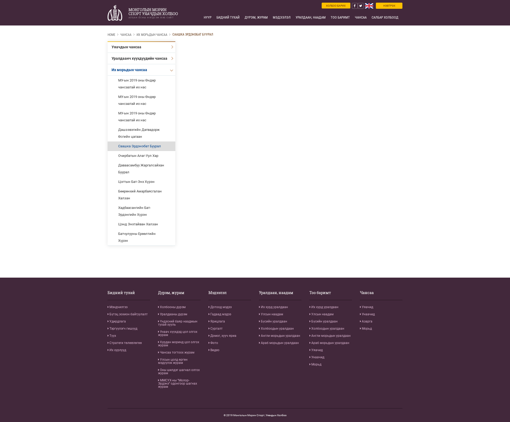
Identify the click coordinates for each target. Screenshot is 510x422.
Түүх (112, 335)
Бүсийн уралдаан (273, 321)
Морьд (316, 364)
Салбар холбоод (385, 17)
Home (111, 35)
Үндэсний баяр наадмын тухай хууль (177, 323)
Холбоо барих (336, 5)
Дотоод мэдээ (221, 307)
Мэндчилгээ (118, 307)
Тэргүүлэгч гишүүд (123, 328)
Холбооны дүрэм (172, 307)
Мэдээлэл (282, 17)
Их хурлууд (117, 350)
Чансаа (361, 17)
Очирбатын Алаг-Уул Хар (138, 156)
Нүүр (207, 17)
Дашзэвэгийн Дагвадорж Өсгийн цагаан (139, 133)
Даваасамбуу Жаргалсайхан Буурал (141, 168)
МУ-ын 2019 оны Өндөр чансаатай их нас (137, 83)
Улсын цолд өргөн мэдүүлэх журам (173, 361)
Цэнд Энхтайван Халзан (138, 224)
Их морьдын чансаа (152, 35)
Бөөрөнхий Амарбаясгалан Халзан (140, 194)
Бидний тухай (228, 17)
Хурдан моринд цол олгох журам (178, 344)
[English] (369, 5)
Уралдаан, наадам (311, 17)
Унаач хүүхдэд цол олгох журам (177, 333)
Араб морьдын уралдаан (279, 343)
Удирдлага (117, 321)
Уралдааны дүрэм (173, 314)
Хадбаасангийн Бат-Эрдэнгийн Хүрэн (134, 211)
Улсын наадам (271, 314)
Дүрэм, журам (256, 17)
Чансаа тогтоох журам (176, 352)
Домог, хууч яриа (223, 335)
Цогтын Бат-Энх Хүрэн (136, 182)
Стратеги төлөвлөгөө (125, 343)
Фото (214, 343)
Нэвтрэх (389, 5)
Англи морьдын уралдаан (280, 335)
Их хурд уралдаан (274, 307)
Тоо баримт (340, 17)
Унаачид (317, 357)
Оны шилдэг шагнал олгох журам (179, 371)
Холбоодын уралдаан (277, 328)
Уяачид (317, 350)
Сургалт (216, 328)
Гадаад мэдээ (220, 314)
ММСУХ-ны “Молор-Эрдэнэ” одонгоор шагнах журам (177, 383)
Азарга (366, 321)
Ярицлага (217, 321)
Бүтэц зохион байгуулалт (128, 314)
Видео (214, 350)
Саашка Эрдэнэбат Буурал (192, 34)
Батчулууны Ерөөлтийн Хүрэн (137, 237)
